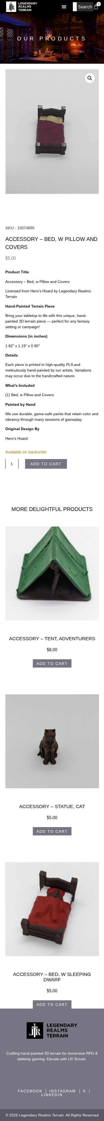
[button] (63, 6)
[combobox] (75, 6)
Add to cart (46, 464)
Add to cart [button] (52, 663)
